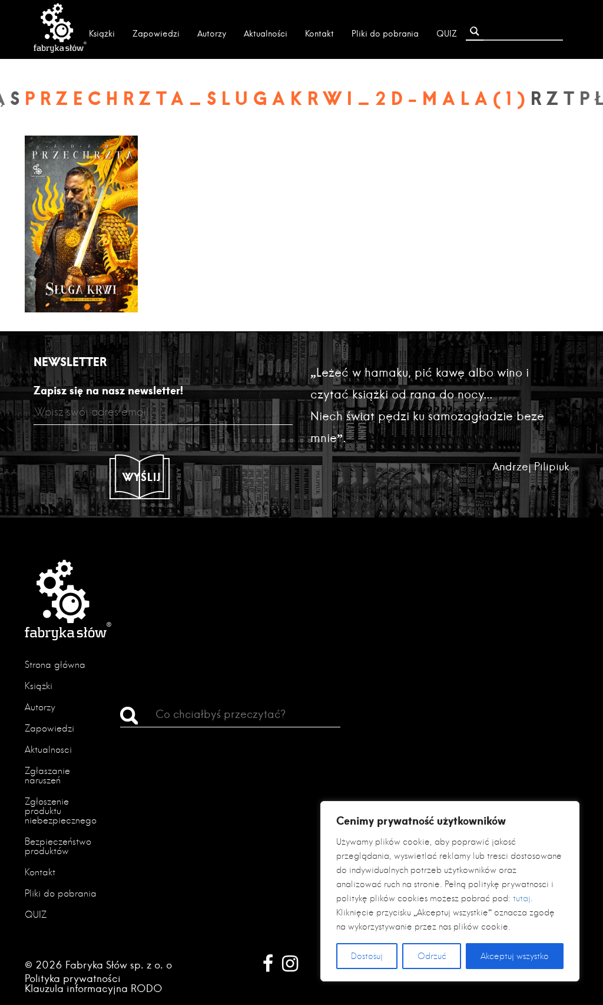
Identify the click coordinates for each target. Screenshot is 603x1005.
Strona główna (55, 664)
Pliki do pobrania (385, 33)
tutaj (522, 898)
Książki (102, 33)
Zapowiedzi (156, 33)
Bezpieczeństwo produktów (58, 846)
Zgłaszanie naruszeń (47, 775)
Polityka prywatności (73, 978)
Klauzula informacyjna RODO (94, 988)
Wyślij (141, 477)
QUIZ (446, 33)
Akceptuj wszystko (515, 956)
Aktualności (265, 33)
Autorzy (211, 33)
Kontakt (319, 33)
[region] (449, 891)
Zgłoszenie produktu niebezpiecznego (61, 811)
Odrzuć (432, 956)
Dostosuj (367, 956)
